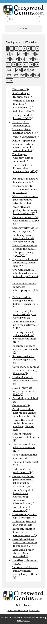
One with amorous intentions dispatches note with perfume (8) (25, 273)
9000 (36, 75)
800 (31, 64)
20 (19, 53)
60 (37, 53)
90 (17, 59)
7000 (22, 75)
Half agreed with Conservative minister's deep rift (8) (25, 168)
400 (8, 64)
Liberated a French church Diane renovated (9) (23, 553)
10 (12, 53)
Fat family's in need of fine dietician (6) (25, 180)
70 (8, 59)
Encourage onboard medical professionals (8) (25, 349)
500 (14, 64)
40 (28, 53)
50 (32, 53)
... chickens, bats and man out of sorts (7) (24, 523)
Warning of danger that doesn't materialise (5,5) (23, 104)
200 (30, 59)
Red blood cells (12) (23, 111)
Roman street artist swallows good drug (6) (24, 360)
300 (36, 59)
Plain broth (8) (20, 89)
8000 (29, 75)
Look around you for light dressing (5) (24, 516)
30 (23, 53)
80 (12, 59)
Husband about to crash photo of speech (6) (25, 380)
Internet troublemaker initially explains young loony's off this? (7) (25, 572)
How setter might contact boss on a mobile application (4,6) (23, 424)
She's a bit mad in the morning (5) (24, 456)
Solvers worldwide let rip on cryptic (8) (25, 229)
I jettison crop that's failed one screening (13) (24, 447)
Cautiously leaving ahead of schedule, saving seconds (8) (23, 238)
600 (20, 64)
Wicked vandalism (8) (24, 136)
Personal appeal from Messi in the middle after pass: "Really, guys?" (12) (24, 250)
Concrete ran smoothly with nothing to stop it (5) (25, 221)
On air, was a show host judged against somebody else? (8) (24, 413)
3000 (25, 69)
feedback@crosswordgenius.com (24, 610)
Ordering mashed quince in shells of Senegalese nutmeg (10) (24, 337)
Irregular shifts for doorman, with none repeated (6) (24, 189)
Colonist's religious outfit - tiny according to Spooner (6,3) (25, 542)
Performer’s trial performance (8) (22, 470)
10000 (10, 80)
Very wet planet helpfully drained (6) (24, 131)
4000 (32, 69)
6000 (16, 75)
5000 (9, 75)
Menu (23, 28)
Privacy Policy (23, 620)
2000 (18, 69)
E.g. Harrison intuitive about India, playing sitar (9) (25, 262)
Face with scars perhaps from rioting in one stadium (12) (24, 210)
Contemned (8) (21, 405)
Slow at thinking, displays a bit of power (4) (25, 437)
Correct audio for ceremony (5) (22, 508)
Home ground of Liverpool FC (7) (22, 116)
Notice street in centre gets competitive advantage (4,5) (25, 200)
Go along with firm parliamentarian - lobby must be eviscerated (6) (23, 481)
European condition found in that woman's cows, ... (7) (24, 532)
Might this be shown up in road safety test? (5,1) (25, 325)
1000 (9, 69)
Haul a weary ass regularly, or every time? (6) (23, 391)
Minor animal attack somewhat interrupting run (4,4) (25, 287)
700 (25, 64)
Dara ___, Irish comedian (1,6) (21, 124)
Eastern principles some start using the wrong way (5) (24, 314)
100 (22, 59)
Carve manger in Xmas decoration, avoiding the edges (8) (25, 370)
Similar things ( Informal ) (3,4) (21, 95)
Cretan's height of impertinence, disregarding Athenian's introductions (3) (22, 496)
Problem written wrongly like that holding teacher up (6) (25, 301)
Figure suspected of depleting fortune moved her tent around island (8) (23, 145)
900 (37, 64)
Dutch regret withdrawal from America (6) (22, 158)
